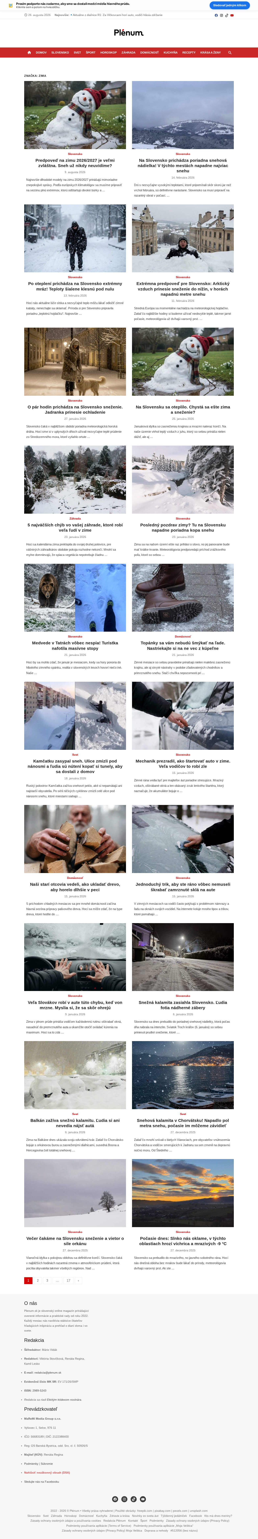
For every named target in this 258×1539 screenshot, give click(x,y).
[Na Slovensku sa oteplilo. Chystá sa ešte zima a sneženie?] (183, 362)
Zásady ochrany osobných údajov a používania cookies (65, 1520)
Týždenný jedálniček (174, 1515)
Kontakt (133, 1520)
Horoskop (108, 52)
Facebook (195, 1515)
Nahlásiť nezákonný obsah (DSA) (47, 1472)
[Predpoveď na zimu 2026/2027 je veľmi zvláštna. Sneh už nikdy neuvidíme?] (75, 115)
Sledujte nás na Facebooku (41, 1481)
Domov (41, 52)
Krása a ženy (210, 52)
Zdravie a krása (120, 1515)
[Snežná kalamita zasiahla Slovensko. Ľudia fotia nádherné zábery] (183, 957)
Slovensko (60, 52)
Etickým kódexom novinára (64, 1399)
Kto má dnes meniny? (218, 1515)
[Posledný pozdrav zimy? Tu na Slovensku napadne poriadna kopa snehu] (183, 480)
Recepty (189, 52)
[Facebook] (216, 15)
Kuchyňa (171, 52)
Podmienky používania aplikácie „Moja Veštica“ (163, 1525)
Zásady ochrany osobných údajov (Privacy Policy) (197, 1520)
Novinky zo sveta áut (145, 1515)
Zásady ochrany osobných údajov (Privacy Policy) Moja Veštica (102, 1530)
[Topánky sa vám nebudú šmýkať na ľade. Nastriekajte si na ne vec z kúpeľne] (183, 598)
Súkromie (47, 1463)
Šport (91, 52)
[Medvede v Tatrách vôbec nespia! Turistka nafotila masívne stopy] (75, 598)
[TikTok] (227, 15)
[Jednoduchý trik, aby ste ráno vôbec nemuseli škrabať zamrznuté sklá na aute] (183, 839)
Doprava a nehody (156, 1530)
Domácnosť (149, 52)
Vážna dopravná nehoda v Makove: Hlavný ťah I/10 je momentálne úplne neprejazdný (127, 15)
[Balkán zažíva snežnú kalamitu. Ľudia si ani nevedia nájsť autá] (75, 1075)
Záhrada (128, 52)
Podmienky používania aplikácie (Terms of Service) (98, 1525)
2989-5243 (39, 1390)
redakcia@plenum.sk (47, 1372)
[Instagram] (221, 15)
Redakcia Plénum (114, 1520)
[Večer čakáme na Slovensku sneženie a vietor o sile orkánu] (75, 1193)
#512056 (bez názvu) (184, 1530)
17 (68, 1280)
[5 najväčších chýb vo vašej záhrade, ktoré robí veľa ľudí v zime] (75, 480)
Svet (77, 52)
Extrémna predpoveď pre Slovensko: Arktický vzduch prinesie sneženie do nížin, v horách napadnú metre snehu (183, 289)
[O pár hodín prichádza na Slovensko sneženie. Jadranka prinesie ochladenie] (75, 362)
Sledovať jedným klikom (229, 5)
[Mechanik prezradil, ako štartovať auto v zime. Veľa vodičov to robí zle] (183, 716)
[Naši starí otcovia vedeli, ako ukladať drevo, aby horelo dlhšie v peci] (75, 839)
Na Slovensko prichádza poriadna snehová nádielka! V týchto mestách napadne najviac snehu (183, 165)
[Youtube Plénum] (232, 15)
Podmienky (31, 1463)
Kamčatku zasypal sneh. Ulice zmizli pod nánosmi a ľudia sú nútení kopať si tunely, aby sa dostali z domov (75, 766)
